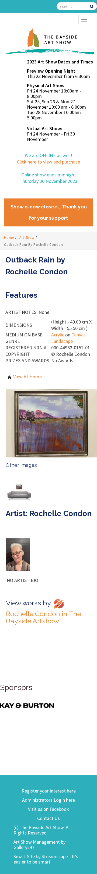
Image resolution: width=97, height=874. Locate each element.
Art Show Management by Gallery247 (39, 844)
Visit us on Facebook (48, 809)
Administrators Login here (48, 800)
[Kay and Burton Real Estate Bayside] (27, 705)
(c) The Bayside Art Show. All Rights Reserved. (42, 830)
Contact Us (48, 818)
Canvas (78, 335)
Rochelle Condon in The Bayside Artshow (43, 617)
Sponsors (16, 687)
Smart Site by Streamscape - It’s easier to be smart (45, 859)
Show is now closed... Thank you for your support (49, 212)
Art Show (27, 237)
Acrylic (57, 335)
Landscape (62, 341)
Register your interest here (49, 791)
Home (9, 237)
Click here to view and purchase (48, 162)
